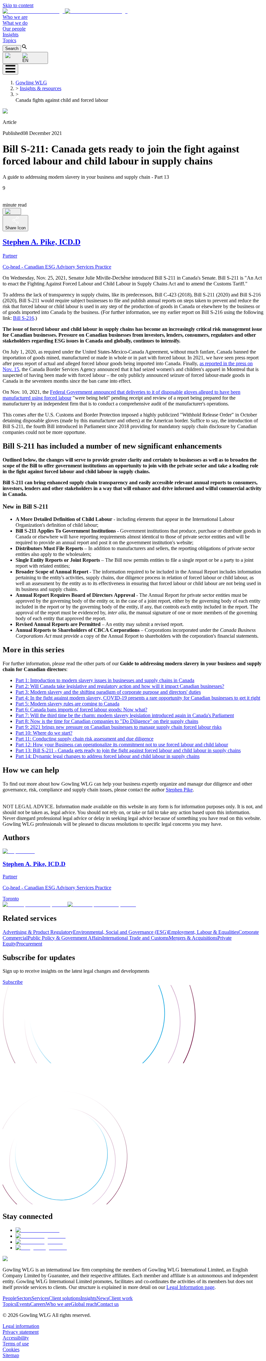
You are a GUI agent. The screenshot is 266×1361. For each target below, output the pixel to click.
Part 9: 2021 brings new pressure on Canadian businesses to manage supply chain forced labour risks (119, 727)
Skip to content (18, 5)
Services (40, 1298)
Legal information (21, 1326)
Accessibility (16, 1338)
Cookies (11, 1349)
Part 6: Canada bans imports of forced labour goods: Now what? (81, 709)
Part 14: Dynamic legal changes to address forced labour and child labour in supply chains (108, 756)
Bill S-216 (23, 318)
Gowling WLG (31, 82)
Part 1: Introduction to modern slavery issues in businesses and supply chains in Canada (105, 680)
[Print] (12, 211)
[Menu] (10, 69)
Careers (38, 1304)
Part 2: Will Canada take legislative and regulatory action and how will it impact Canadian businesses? (120, 686)
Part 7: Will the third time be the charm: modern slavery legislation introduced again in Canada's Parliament (125, 715)
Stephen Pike (179, 789)
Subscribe (13, 982)
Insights (10, 34)
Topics (9, 40)
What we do (15, 23)
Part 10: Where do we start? (44, 733)
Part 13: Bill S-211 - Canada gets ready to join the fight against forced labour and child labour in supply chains (128, 750)
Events (23, 1304)
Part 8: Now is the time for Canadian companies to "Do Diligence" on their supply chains (107, 721)
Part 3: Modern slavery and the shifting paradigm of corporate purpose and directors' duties (108, 692)
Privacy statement (21, 1332)
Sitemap (11, 1355)
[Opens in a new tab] (37, 1230)
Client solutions (64, 1298)
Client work (120, 1298)
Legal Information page (190, 1287)
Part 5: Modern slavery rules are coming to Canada (67, 703)
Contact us (108, 1304)
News (102, 1298)
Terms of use (16, 1343)
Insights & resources (40, 88)
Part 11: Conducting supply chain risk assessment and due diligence (84, 738)
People (10, 1298)
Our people (14, 28)
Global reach (84, 1304)
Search (11, 48)
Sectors (24, 1298)
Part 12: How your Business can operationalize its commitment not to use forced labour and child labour (122, 744)
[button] (65, 11)
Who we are (15, 17)
